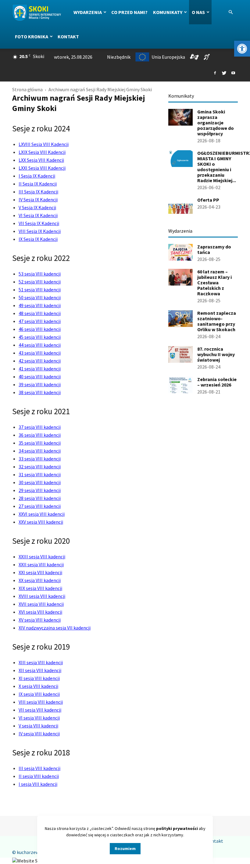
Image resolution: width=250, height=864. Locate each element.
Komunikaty (167, 12)
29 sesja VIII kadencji (40, 490)
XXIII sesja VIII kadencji (42, 556)
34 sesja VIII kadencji (40, 451)
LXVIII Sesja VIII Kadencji (44, 144)
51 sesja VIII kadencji (40, 289)
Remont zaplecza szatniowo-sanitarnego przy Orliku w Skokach (216, 321)
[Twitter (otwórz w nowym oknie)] (224, 73)
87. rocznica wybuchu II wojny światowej (216, 354)
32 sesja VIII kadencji (40, 466)
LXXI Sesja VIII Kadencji (42, 168)
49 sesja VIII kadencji (40, 305)
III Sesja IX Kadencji (38, 192)
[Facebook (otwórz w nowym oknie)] (215, 73)
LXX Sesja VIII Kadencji (41, 160)
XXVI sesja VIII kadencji (42, 514)
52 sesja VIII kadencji (40, 282)
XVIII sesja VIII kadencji (42, 596)
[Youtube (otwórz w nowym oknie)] (233, 73)
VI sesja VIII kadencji (39, 718)
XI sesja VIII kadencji (39, 678)
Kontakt (68, 36)
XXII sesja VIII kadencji (41, 564)
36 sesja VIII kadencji (40, 435)
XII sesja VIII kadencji (40, 670)
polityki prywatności (177, 828)
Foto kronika (31, 36)
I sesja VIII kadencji (38, 784)
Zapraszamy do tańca (214, 249)
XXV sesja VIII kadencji (41, 522)
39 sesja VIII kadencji (40, 384)
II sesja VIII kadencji (39, 776)
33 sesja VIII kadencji (40, 459)
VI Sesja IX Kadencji (38, 215)
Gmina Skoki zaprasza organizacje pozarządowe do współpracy (215, 123)
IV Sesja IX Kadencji (38, 199)
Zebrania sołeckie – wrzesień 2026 (217, 382)
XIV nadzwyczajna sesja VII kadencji (55, 628)
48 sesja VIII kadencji (40, 313)
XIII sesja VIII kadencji (41, 662)
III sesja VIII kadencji (39, 768)
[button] (242, 49)
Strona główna (27, 89)
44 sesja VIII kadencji (40, 345)
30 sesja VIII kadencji (40, 482)
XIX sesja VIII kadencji (40, 588)
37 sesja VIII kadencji (40, 427)
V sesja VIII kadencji (38, 726)
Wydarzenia (87, 12)
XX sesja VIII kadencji (40, 580)
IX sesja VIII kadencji (39, 694)
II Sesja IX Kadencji (38, 184)
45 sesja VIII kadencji (40, 337)
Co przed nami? (129, 12)
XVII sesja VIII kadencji (41, 604)
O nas (198, 12)
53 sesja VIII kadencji (40, 274)
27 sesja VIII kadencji (40, 506)
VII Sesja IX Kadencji (39, 223)
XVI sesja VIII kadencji (40, 612)
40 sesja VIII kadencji (40, 376)
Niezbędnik (118, 57)
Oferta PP (208, 200)
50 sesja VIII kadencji (40, 297)
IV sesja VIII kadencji (39, 733)
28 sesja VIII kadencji (40, 498)
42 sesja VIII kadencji (40, 361)
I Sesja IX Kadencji (37, 176)
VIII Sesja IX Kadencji (40, 231)
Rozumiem (125, 848)
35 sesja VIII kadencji (40, 443)
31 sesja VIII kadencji (40, 474)
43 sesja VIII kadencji (40, 353)
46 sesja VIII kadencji (40, 329)
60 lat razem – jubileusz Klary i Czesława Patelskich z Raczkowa (214, 283)
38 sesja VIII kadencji (40, 392)
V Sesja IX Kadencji (37, 207)
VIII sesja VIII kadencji (41, 702)
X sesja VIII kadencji (38, 686)
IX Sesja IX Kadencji (38, 239)
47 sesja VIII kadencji (40, 321)
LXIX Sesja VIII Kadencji (42, 152)
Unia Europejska (168, 57)
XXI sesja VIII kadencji (40, 572)
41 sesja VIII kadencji (40, 369)
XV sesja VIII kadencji (40, 620)
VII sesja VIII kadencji (40, 710)
